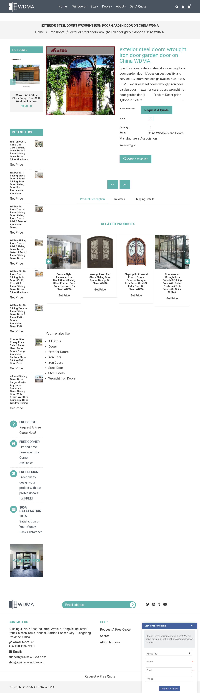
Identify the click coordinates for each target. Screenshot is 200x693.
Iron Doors (57, 32)
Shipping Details (144, 199)
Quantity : (124, 127)
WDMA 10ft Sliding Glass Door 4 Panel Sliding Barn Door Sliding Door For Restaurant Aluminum (17, 183)
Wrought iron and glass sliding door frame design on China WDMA (100, 279)
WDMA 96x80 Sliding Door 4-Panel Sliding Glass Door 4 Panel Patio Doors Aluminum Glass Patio (18, 316)
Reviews (119, 199)
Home (39, 32)
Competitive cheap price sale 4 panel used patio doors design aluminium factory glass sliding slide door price (18, 351)
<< (112, 184)
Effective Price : (128, 108)
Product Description (92, 199)
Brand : (124, 132)
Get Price (16, 164)
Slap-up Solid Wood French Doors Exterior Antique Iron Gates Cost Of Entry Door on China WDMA (136, 282)
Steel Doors (56, 373)
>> (124, 184)
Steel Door (55, 368)
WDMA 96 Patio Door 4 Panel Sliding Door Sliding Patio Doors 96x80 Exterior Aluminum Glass (18, 217)
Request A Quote (156, 110)
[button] (169, 626)
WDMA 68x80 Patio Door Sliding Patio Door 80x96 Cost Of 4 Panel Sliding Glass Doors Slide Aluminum (19, 282)
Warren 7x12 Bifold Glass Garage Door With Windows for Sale (26, 98)
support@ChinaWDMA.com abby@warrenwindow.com (27, 657)
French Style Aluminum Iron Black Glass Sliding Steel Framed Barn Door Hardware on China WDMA (64, 282)
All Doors (54, 341)
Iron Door (54, 357)
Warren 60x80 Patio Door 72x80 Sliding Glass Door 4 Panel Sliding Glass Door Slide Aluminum (19, 150)
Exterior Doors (58, 352)
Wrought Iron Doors (61, 378)
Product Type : (128, 145)
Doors (52, 346)
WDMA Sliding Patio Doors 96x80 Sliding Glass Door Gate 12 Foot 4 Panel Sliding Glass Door (18, 249)
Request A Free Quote (100, 676)
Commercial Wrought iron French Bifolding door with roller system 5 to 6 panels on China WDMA (172, 283)
